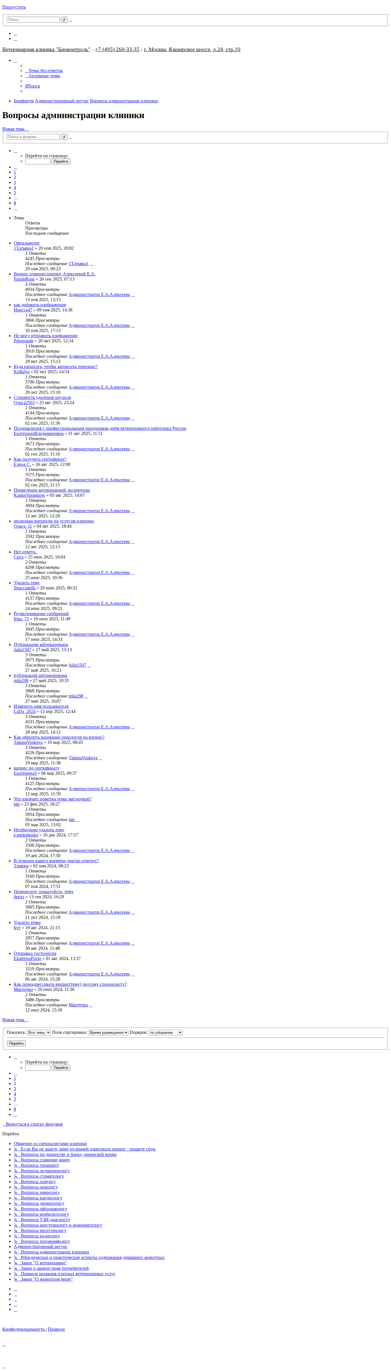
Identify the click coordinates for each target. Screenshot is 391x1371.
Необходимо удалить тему (39, 829)
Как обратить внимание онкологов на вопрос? (59, 737)
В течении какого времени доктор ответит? (56, 860)
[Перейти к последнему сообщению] (91, 263)
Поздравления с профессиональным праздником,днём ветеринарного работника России (100, 428)
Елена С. (22, 464)
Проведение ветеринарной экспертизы (52, 490)
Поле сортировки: (70, 1032)
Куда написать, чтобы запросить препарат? (56, 366)
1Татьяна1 (24, 248)
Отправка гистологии (35, 953)
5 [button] (15, 192)
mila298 (21, 680)
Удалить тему (27, 582)
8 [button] (15, 202)
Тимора (21, 865)
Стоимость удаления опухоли (42, 397)
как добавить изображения (40, 304)
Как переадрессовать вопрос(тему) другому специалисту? (70, 984)
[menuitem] (15, 33)
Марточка (23, 989)
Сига (18, 557)
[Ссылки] (15, 60)
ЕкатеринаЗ (25, 773)
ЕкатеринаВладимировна (39, 433)
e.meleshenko (26, 834)
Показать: (17, 1032)
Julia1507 (22, 649)
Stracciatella (24, 587)
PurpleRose (24, 279)
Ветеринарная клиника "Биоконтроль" (46, 49)
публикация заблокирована (40, 675)
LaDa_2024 (24, 711)
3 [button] (15, 182)
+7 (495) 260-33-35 (117, 49)
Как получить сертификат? (40, 459)
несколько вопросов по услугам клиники (54, 520)
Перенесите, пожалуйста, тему (44, 891)
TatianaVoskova (28, 742)
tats (17, 804)
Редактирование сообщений (41, 613)
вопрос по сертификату (37, 768)
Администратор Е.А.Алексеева (99, 294)
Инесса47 (23, 309)
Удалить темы (27, 922)
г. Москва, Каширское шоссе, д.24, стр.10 (192, 49)
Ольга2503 (24, 402)
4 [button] (15, 187)
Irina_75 (21, 618)
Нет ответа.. (25, 551)
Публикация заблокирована (41, 644)
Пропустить (14, 7)
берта (19, 896)
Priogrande (23, 340)
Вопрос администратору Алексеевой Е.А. (55, 273)
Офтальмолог (27, 243)
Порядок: (139, 1032)
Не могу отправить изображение (46, 335)
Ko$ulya (21, 371)
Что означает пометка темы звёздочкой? (53, 798)
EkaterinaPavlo (27, 958)
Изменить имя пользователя (41, 706)
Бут (17, 927)
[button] (15, 150)
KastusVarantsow (29, 495)
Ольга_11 (23, 526)
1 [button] (15, 172)
